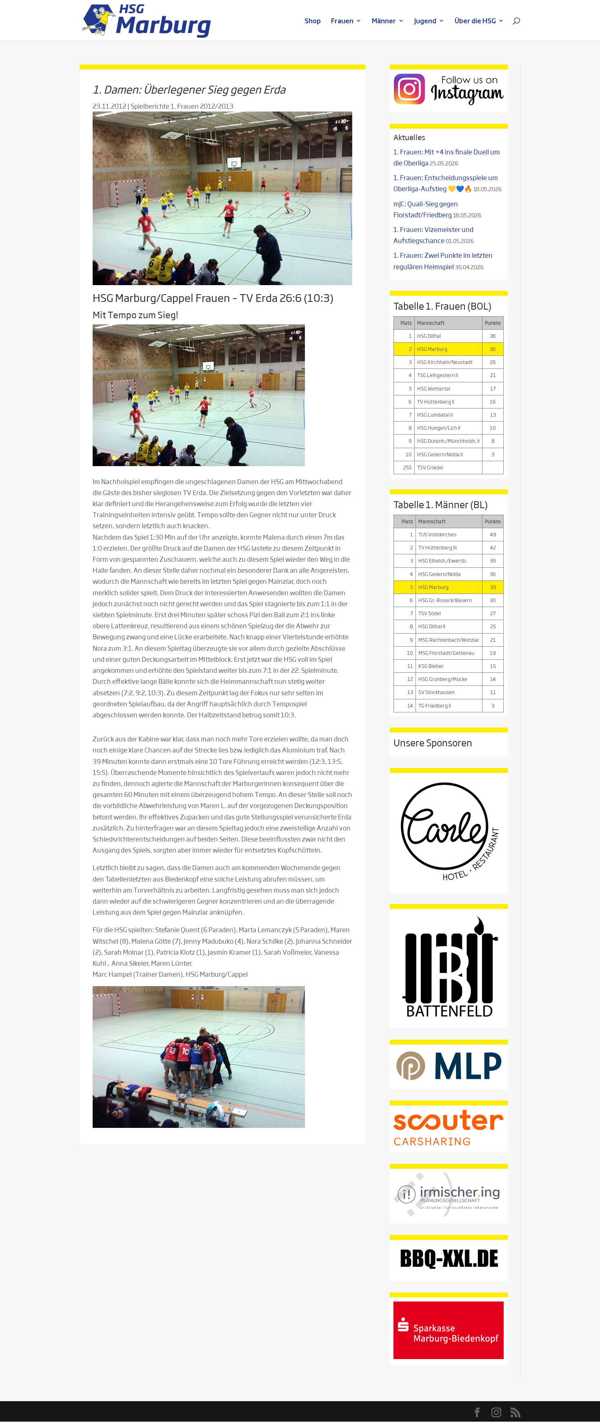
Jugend (425, 21)
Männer (384, 21)
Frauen (342, 21)
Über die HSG (475, 21)
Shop (312, 21)
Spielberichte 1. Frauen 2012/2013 (182, 106)
